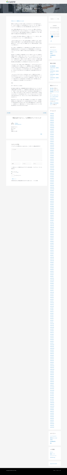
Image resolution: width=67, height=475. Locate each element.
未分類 (51, 53)
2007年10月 (52, 390)
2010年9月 (52, 329)
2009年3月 (52, 360)
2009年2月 (52, 362)
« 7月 (51, 41)
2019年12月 (52, 211)
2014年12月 (52, 257)
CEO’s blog (18, 1)
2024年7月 (52, 153)
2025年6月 (52, 134)
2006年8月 (52, 409)
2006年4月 (52, 416)
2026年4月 (52, 120)
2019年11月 (52, 213)
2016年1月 (52, 239)
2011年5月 (51, 315)
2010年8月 (52, 330)
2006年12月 (52, 402)
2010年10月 (52, 327)
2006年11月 (52, 404)
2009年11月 (52, 346)
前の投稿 (8, 112)
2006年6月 (52, 413)
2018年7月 (52, 216)
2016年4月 (52, 234)
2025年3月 (52, 139)
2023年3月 (52, 180)
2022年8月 (52, 192)
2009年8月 (52, 351)
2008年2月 (52, 383)
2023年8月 (52, 171)
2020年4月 (52, 209)
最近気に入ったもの (53, 51)
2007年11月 (52, 388)
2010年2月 (52, 341)
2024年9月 (52, 150)
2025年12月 (52, 125)
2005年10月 (52, 427)
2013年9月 (52, 281)
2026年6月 (52, 117)
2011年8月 (52, 309)
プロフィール (57, 1)
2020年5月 (52, 208)
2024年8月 (52, 152)
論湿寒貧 (51, 91)
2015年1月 (51, 255)
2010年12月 (52, 323)
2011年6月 (52, 313)
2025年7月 (52, 132)
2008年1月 (52, 385)
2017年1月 (51, 222)
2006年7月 (52, 411)
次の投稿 (45, 112)
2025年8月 (52, 131)
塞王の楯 (51, 88)
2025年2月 (52, 141)
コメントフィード (53, 455)
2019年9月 (52, 215)
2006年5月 (52, 414)
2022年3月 (52, 201)
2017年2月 (52, 220)
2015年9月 (52, 241)
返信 (41, 134)
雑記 (51, 57)
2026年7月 (52, 115)
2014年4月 (52, 271)
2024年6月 (52, 155)
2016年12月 (52, 223)
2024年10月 (52, 148)
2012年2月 (52, 299)
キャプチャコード (17, 175)
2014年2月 (52, 274)
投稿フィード (52, 453)
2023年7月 (52, 173)
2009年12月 (52, 344)
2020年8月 (52, 206)
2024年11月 (52, 146)
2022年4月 (52, 199)
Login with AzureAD (53, 463)
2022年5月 (52, 197)
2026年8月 (52, 113)
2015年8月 (52, 243)
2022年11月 (52, 187)
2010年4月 (52, 337)
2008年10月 (52, 369)
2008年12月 (52, 365)
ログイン (51, 452)
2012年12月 (52, 292)
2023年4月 (52, 178)
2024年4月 (52, 159)
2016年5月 (52, 232)
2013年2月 (52, 288)
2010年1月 (52, 343)
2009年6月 (52, 355)
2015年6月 (52, 246)
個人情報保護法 (53, 66)
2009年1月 (52, 364)
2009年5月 (52, 357)
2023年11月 (52, 167)
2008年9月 (52, 371)
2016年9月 (52, 229)
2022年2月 (52, 202)
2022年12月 (52, 185)
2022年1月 (52, 204)
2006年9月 (52, 407)
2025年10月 (52, 127)
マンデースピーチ (53, 50)
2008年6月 (52, 376)
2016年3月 (52, 236)
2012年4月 (52, 295)
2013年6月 (52, 283)
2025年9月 (52, 129)
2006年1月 (52, 421)
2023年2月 (52, 181)
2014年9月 (52, 262)
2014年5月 (52, 269)
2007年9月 (52, 392)
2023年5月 (52, 176)
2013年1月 (52, 290)
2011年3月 (52, 318)
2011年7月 (51, 311)
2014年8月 (52, 264)
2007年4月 (52, 400)
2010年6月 (52, 334)
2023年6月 (52, 174)
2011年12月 (52, 302)
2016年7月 (52, 230)
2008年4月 (52, 379)
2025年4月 (52, 138)
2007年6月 (52, 397)
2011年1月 (51, 322)
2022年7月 (52, 194)
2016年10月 (52, 227)
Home (53, 1)
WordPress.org (52, 457)
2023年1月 (52, 183)
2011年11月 (52, 304)
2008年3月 (52, 381)
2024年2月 (52, 162)
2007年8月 (52, 393)
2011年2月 (51, 320)
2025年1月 (52, 143)
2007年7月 (52, 395)
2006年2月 (52, 420)
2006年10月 (52, 406)
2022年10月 (52, 188)
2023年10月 (52, 169)
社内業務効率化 (53, 55)
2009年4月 (52, 358)
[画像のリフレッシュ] (17, 171)
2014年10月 (52, 260)
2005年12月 (52, 423)
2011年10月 (52, 306)
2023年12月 (52, 166)
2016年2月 (52, 237)
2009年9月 (52, 350)
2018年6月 (52, 218)
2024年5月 (52, 157)
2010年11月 (52, 325)
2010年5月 (52, 336)
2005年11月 (52, 425)
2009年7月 (52, 353)
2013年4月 (52, 285)
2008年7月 (52, 374)
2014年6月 (52, 267)
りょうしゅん (56, 91)
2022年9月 (52, 190)
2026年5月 (52, 118)
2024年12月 (52, 145)
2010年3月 (52, 339)
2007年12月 (52, 386)
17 (50, 34)
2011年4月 (51, 316)
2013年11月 (52, 278)
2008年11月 (52, 367)
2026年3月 (52, 122)
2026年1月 (52, 124)
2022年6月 (52, 195)
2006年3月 (52, 418)
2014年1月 (51, 276)
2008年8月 (52, 372)
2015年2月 (52, 253)
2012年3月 (52, 297)
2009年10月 (52, 348)
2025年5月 (52, 136)
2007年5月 (52, 399)
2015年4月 (52, 250)
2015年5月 (52, 248)
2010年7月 (52, 332)
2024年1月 (52, 164)
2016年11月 (52, 225)
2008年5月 (52, 378)
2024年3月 (52, 160)
